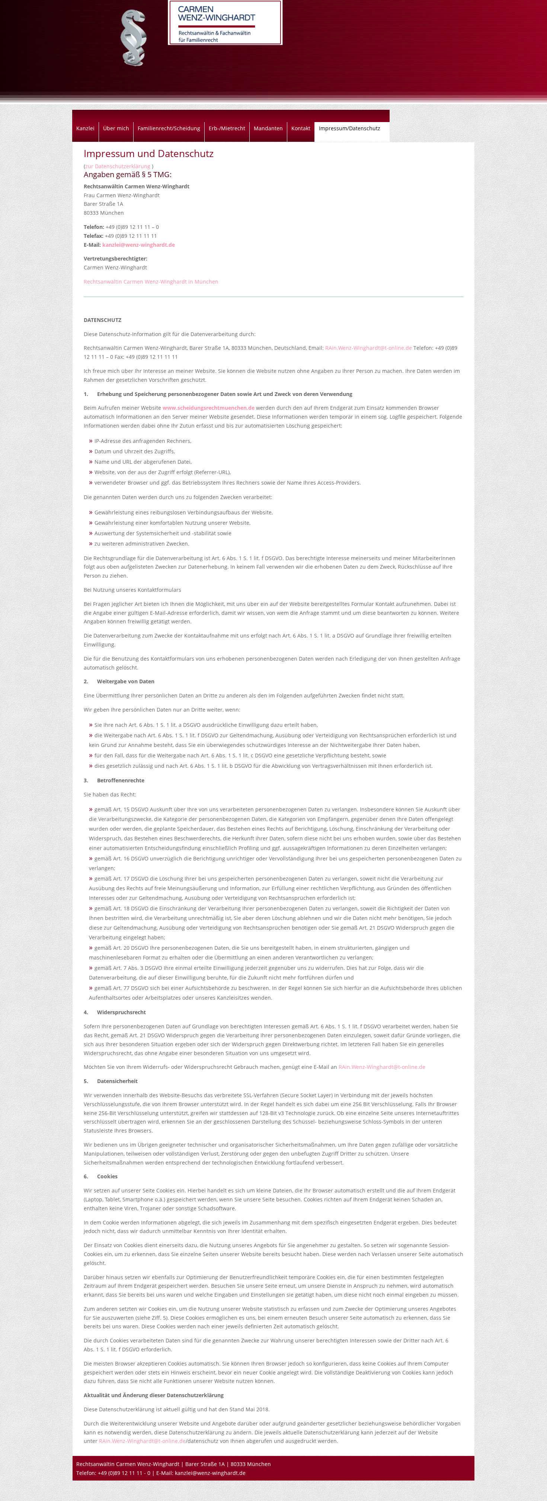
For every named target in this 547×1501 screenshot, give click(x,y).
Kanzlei (85, 129)
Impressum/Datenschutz (349, 129)
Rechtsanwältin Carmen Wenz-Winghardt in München (151, 281)
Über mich (116, 129)
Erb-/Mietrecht (227, 129)
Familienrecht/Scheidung (169, 129)
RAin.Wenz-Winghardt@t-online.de (368, 347)
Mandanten (268, 129)
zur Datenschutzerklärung (118, 166)
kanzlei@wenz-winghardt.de (138, 244)
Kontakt (300, 129)
